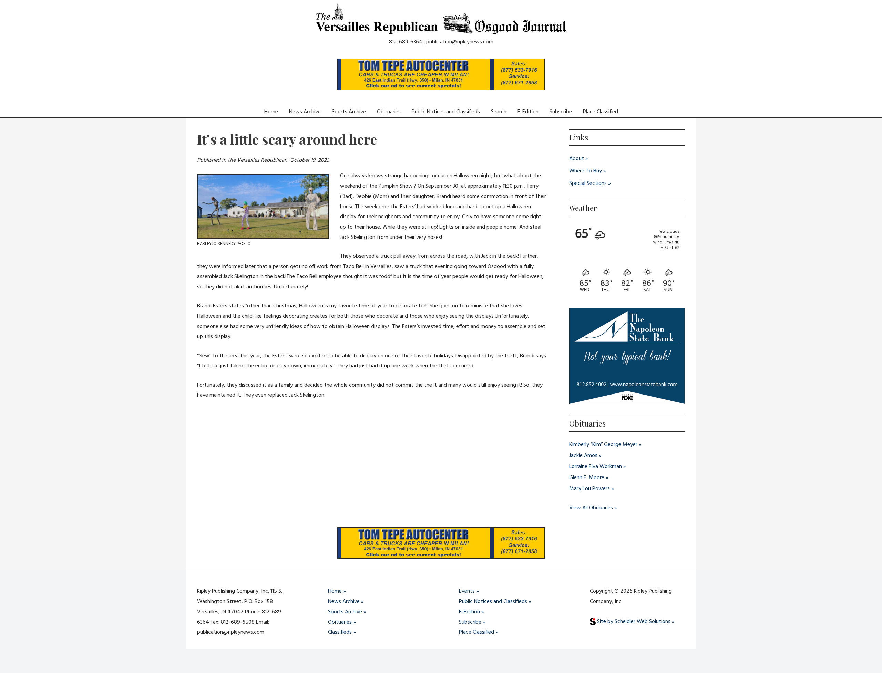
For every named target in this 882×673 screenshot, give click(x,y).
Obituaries (389, 111)
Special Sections (588, 183)
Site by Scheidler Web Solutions (633, 621)
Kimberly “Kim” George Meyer (603, 444)
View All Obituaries (591, 508)
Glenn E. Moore (586, 477)
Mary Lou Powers (589, 488)
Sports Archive (349, 111)
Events (467, 591)
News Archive (305, 111)
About (576, 158)
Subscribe (561, 111)
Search (498, 111)
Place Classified (600, 111)
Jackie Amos (583, 455)
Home (271, 111)
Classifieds (340, 632)
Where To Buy (585, 171)
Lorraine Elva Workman (595, 466)
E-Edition (528, 111)
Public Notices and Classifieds (446, 111)
